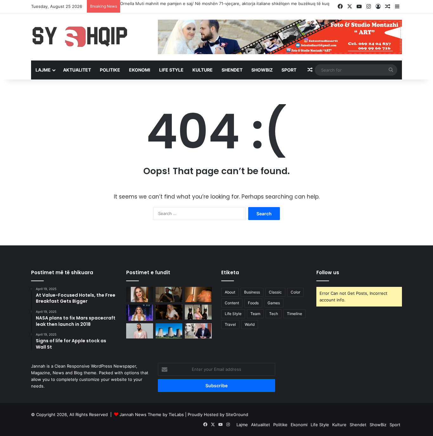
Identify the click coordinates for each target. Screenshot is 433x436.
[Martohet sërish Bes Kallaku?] (198, 294)
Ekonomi (139, 70)
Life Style (171, 70)
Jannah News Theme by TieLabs (152, 414)
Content (232, 302)
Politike (110, 70)
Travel (230, 324)
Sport (288, 70)
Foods (253, 302)
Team (255, 313)
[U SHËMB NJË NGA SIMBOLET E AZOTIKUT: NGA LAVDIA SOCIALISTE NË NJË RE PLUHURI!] (169, 330)
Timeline (294, 313)
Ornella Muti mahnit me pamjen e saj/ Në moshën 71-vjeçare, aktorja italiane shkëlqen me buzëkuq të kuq (224, 3)
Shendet (232, 70)
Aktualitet (77, 70)
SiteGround (237, 414)
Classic (275, 292)
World (250, 324)
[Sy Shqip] (89, 36)
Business (252, 292)
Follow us (327, 272)
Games (274, 302)
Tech (273, 313)
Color (295, 292)
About (230, 292)
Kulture (202, 70)
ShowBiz (262, 70)
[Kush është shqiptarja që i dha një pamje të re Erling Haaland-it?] (169, 294)
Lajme (43, 70)
